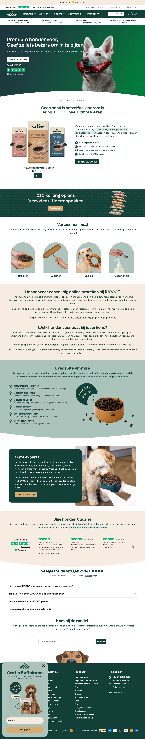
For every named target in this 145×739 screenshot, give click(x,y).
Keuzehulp (90, 7)
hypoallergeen (51, 344)
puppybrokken (18, 335)
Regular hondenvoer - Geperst (38, 167)
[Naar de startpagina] (12, 13)
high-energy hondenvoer (60, 349)
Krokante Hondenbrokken (86, 684)
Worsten (56, 275)
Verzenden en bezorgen (51, 697)
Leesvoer (102, 7)
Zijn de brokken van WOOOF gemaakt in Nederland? (36, 593)
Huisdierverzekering (84, 718)
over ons (88, 575)
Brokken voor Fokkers (84, 714)
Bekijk (38, 154)
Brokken (23, 275)
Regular (114, 335)
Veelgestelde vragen (50, 701)
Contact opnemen (121, 684)
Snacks (89, 275)
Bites (77, 704)
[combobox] (114, 14)
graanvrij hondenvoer (73, 344)
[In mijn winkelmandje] (38, 175)
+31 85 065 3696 (123, 677)
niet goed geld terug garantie (91, 21)
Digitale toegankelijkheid (52, 721)
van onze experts (124, 21)
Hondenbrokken (82, 677)
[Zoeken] (122, 14)
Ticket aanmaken (120, 687)
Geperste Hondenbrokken (86, 680)
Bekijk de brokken (18, 59)
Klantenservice (116, 7)
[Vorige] (12, 144)
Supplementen (81, 697)
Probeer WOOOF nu (87, 161)
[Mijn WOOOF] (127, 13)
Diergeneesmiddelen (84, 707)
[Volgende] (65, 144)
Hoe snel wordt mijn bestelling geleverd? (30, 608)
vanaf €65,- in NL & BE (20, 21)
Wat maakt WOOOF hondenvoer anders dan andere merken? (41, 586)
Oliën (77, 701)
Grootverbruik (81, 711)
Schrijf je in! (25, 729)
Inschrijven (101, 641)
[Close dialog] (43, 665)
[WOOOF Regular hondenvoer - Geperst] (38, 142)
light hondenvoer (110, 349)
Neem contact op (26, 494)
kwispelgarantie (78, 317)
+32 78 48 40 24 (122, 680)
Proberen (79, 687)
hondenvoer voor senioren (79, 339)
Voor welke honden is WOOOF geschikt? (30, 601)
